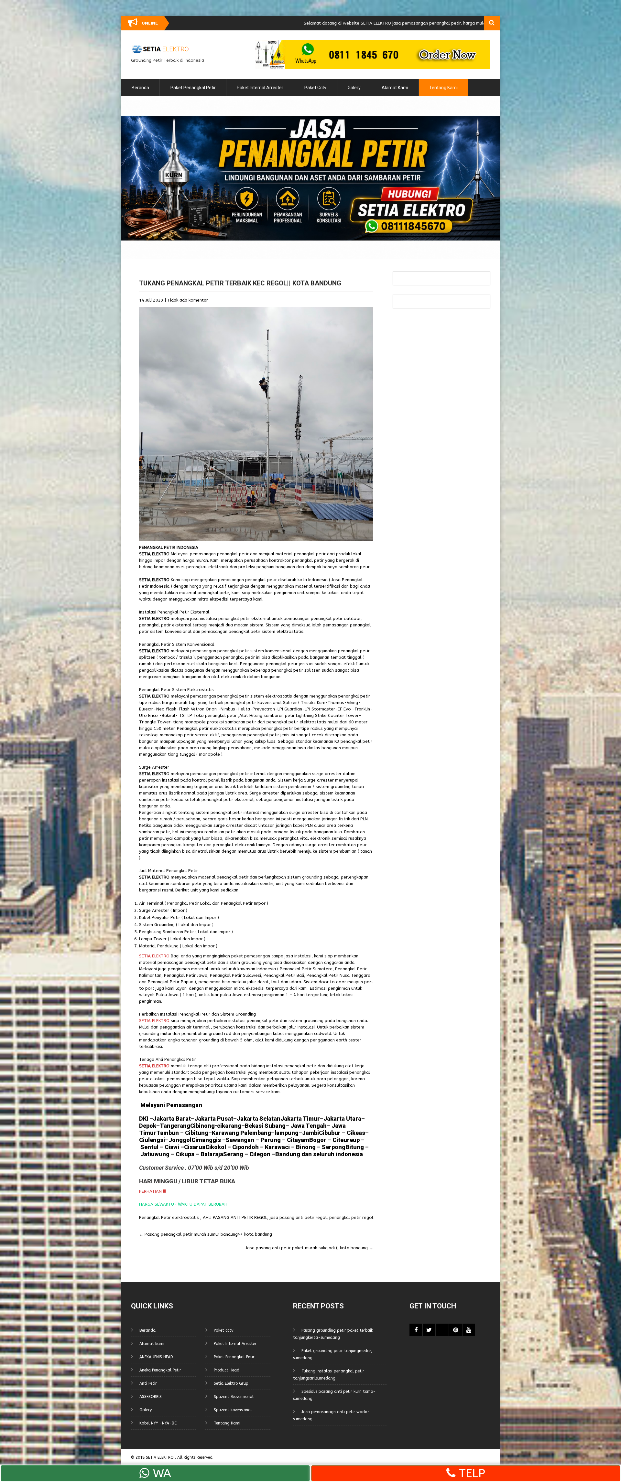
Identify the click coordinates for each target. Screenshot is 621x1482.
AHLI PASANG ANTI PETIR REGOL (235, 1217)
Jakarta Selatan (258, 1118)
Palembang (255, 1132)
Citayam (297, 1139)
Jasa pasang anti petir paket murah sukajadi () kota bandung (309, 1247)
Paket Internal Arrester (260, 87)
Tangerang (175, 1125)
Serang (233, 1154)
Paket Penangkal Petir (193, 87)
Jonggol (180, 1139)
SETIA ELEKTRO (160, 1457)
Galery (354, 87)
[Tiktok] (442, 1330)
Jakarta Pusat (213, 1118)
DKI (144, 1118)
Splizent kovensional (233, 1410)
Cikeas (355, 1132)
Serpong (333, 1147)
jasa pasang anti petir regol (298, 1217)
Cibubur (330, 1132)
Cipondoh (245, 1147)
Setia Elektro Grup (231, 1383)
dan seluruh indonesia (331, 1154)
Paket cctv (315, 87)
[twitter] (429, 1330)
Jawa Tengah (308, 1125)
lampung (287, 1132)
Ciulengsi (152, 1139)
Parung (270, 1139)
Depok (147, 1125)
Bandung (287, 1154)
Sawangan (240, 1139)
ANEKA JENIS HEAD (156, 1357)
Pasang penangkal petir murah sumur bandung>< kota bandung (205, 1234)
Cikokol (215, 1147)
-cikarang (228, 1125)
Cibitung (196, 1132)
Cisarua (194, 1147)
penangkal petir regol (351, 1217)
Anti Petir (148, 1383)
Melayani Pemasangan (170, 1105)
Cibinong (202, 1125)
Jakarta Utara (342, 1118)
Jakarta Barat (172, 1118)
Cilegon (259, 1154)
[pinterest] (455, 1330)
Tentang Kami (443, 87)
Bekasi (254, 1125)
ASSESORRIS (150, 1396)
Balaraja (212, 1154)
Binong (306, 1147)
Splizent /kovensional (234, 1396)
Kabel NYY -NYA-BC (158, 1423)
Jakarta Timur (300, 1118)
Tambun (167, 1132)
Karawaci (277, 1147)
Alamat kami (395, 87)
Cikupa (184, 1154)
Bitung (354, 1147)
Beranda (140, 87)
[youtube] (469, 1330)
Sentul (149, 1147)
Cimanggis (206, 1139)
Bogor (317, 1139)
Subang (275, 1125)
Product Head (226, 1370)
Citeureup (346, 1139)
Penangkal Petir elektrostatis (169, 1217)
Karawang (225, 1132)
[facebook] (415, 1330)
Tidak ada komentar (187, 300)
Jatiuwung (154, 1154)
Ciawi (172, 1147)
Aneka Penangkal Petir (160, 1370)
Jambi (310, 1132)
